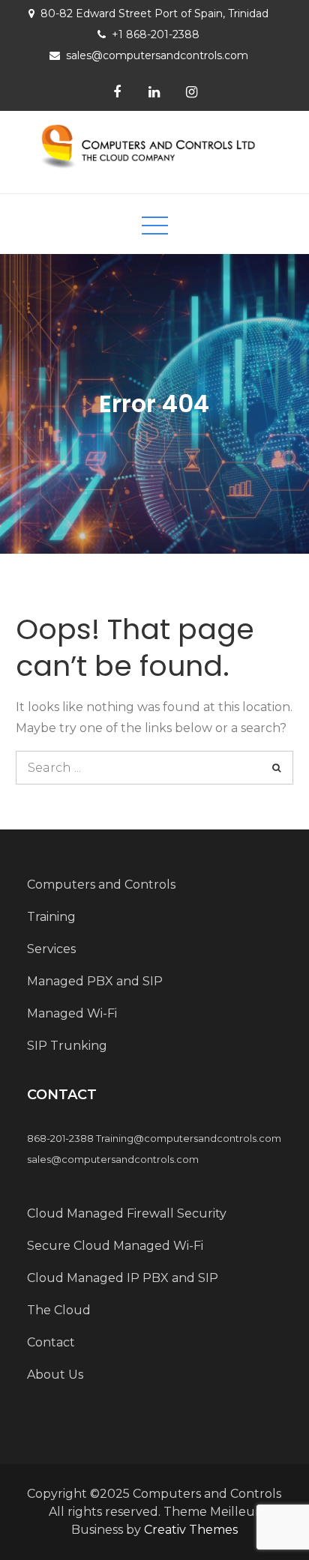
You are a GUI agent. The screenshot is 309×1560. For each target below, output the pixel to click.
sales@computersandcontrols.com (157, 55)
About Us (55, 1374)
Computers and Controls (101, 884)
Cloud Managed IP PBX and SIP (122, 1278)
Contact (51, 1342)
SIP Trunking (67, 1046)
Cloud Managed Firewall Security (126, 1213)
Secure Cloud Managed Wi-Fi (115, 1246)
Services (51, 949)
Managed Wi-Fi (72, 1013)
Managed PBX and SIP (95, 981)
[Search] (276, 767)
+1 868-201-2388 (156, 34)
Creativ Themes (191, 1530)
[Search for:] (155, 768)
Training (51, 917)
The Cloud (59, 1310)
